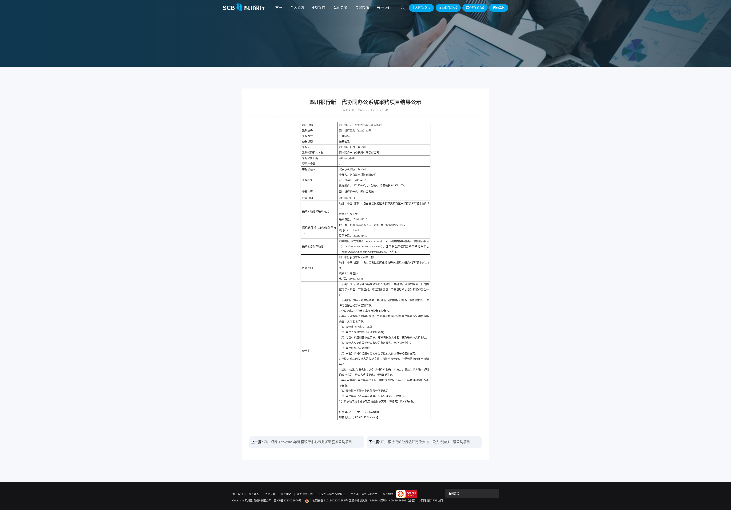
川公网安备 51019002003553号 (329, 500)
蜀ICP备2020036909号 (287, 500)
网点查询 (253, 494)
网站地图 (388, 494)
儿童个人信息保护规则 (331, 494)
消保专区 (270, 494)
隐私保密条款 (305, 494)
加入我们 (237, 494)
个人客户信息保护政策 (364, 494)
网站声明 (286, 494)
